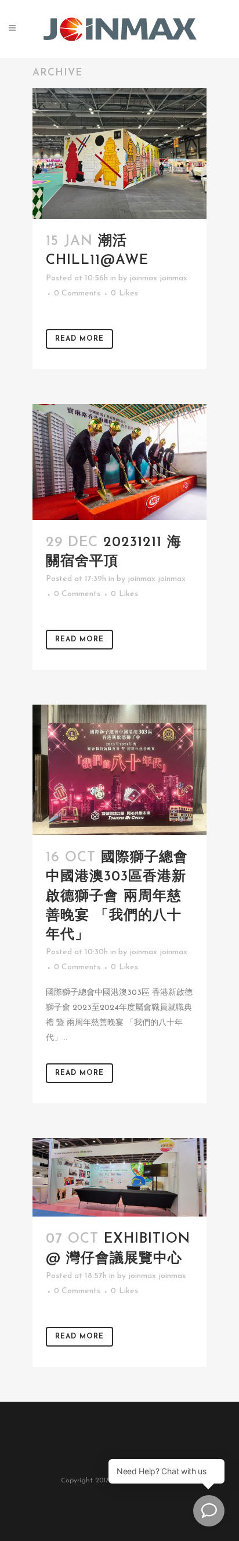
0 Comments (77, 293)
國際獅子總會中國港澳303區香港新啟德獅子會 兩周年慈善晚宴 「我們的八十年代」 (117, 896)
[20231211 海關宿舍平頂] (119, 462)
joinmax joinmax (158, 278)
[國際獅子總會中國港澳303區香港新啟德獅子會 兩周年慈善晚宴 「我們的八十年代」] (119, 770)
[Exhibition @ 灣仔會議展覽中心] (119, 1177)
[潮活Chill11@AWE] (119, 153)
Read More (79, 338)
